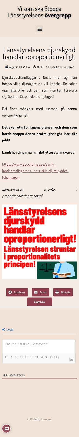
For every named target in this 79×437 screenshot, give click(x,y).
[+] (56, 357)
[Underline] (16, 357)
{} (51, 357)
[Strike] (21, 357)
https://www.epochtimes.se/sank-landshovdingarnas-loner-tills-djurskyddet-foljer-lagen (35, 170)
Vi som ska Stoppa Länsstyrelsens (39, 11)
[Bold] (6, 357)
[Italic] (11, 357)
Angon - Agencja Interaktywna (39, 427)
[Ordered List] (26, 357)
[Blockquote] (36, 357)
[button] (39, 28)
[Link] (46, 357)
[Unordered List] (31, 357)
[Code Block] (41, 357)
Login (9, 329)
